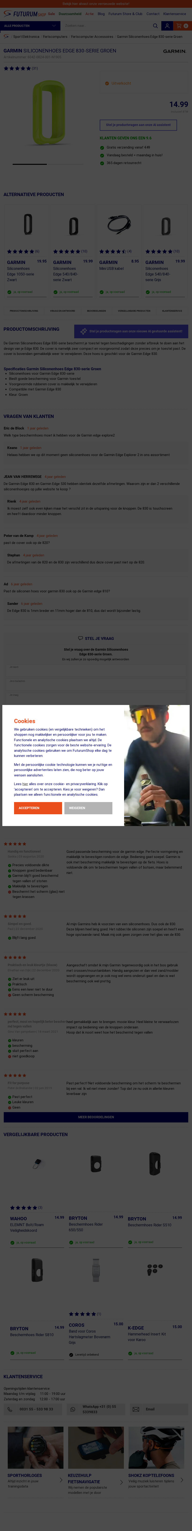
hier (25, 784)
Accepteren (29, 808)
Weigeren (77, 808)
